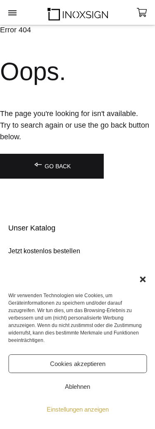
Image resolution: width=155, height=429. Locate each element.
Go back (57, 166)
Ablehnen (77, 386)
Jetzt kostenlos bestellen (44, 250)
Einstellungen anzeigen (78, 409)
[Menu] (12, 13)
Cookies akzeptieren (77, 363)
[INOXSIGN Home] (78, 12)
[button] (142, 279)
